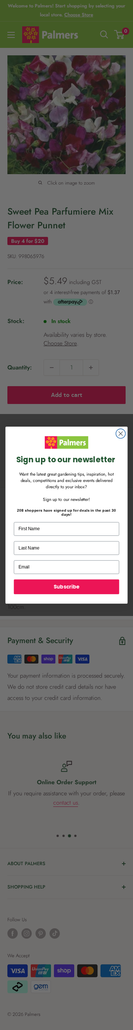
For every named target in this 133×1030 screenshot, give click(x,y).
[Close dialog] (121, 434)
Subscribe (66, 586)
